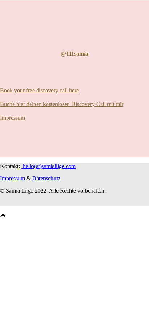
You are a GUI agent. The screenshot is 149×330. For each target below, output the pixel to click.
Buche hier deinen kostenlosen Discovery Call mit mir (61, 104)
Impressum (12, 118)
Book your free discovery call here (39, 90)
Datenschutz (46, 178)
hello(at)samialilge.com (48, 166)
